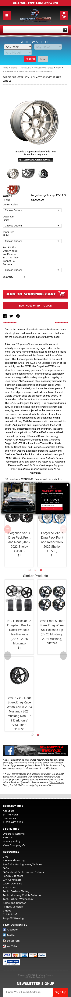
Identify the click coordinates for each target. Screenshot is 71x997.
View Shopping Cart (15, 845)
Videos (7, 910)
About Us (8, 810)
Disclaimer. (52, 768)
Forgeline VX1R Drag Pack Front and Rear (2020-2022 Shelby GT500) (52, 542)
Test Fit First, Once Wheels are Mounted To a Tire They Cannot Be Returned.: (11, 256)
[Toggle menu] (7, 15)
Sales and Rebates (14, 902)
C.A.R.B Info (10, 914)
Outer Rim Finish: (8, 218)
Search (30, 59)
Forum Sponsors (13, 875)
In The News (11, 814)
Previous (7, 529)
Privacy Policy (11, 841)
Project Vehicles (13, 906)
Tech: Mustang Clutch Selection (22, 895)
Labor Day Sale (12, 883)
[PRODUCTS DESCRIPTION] (35, 323)
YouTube (12, 946)
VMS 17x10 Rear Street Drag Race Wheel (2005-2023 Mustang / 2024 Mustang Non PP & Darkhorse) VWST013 (19, 711)
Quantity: (9, 276)
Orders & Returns (14, 833)
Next (63, 529)
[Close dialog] (67, 485)
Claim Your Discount (51, 508)
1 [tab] (30, 570)
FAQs (6, 868)
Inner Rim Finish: (8, 234)
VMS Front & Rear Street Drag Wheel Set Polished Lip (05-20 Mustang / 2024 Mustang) (52, 629)
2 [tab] (35, 570)
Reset (43, 59)
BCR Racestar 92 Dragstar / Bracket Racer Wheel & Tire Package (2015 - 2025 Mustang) (19, 632)
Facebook (12, 929)
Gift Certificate (12, 879)
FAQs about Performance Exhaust (24, 872)
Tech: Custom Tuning (16, 891)
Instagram (13, 940)
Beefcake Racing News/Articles (22, 864)
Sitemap (8, 837)
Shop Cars (9, 887)
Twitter (11, 935)
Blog (5, 856)
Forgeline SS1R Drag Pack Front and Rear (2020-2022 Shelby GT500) (19, 542)
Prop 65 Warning (13, 918)
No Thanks (52, 511)
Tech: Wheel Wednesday (18, 898)
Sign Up (60, 992)
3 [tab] (41, 570)
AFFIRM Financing (14, 860)
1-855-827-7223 (47, 3)
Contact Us (9, 818)
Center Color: (10, 204)
